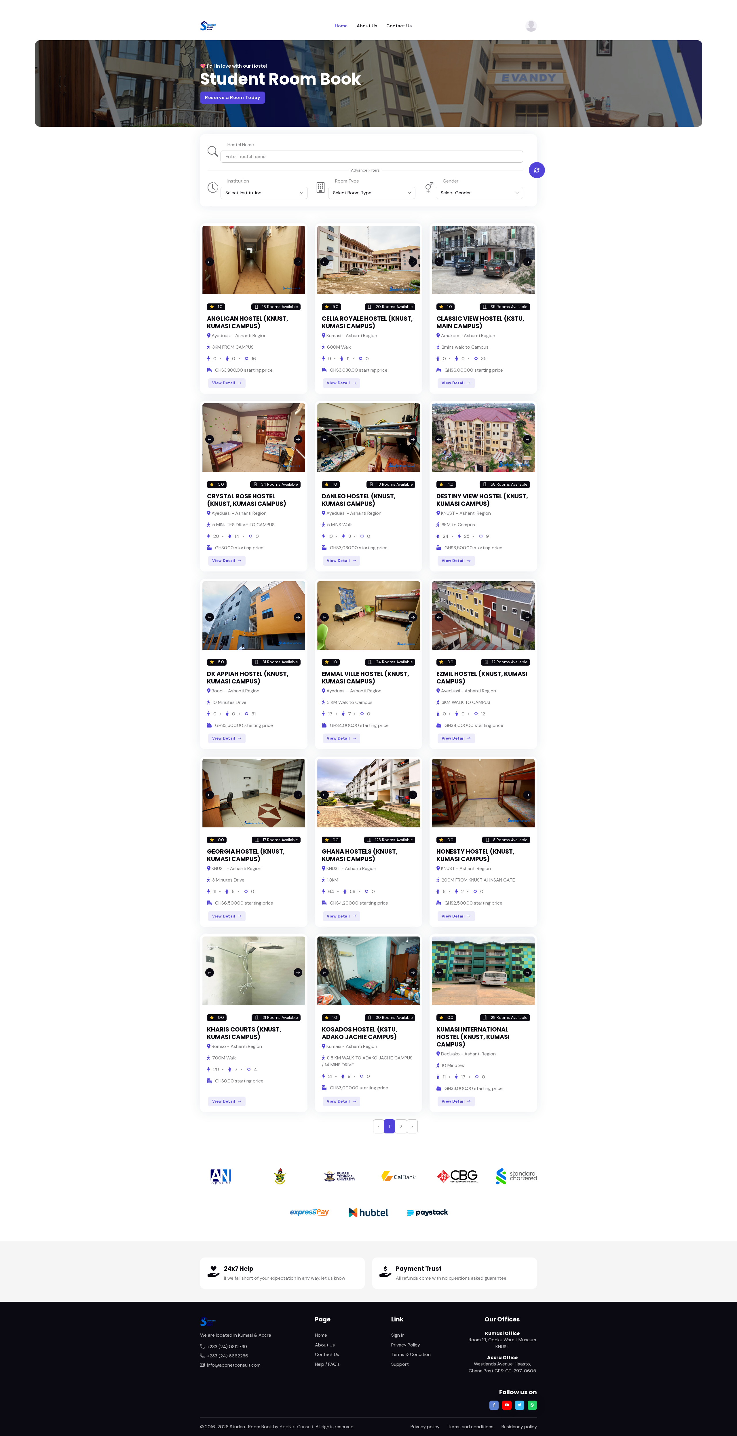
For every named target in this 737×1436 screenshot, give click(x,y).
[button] (531, 26)
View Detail (223, 383)
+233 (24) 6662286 (227, 1356)
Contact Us (399, 26)
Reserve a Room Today (232, 97)
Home (341, 26)
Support (400, 1364)
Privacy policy (425, 1427)
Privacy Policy (405, 1345)
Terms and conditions (470, 1427)
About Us (367, 26)
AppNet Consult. (297, 1427)
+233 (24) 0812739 (227, 1347)
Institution (238, 181)
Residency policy (519, 1427)
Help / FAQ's (327, 1364)
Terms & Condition (411, 1354)
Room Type (347, 181)
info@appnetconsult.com (234, 1365)
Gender (451, 181)
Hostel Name (240, 145)
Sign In (397, 1335)
